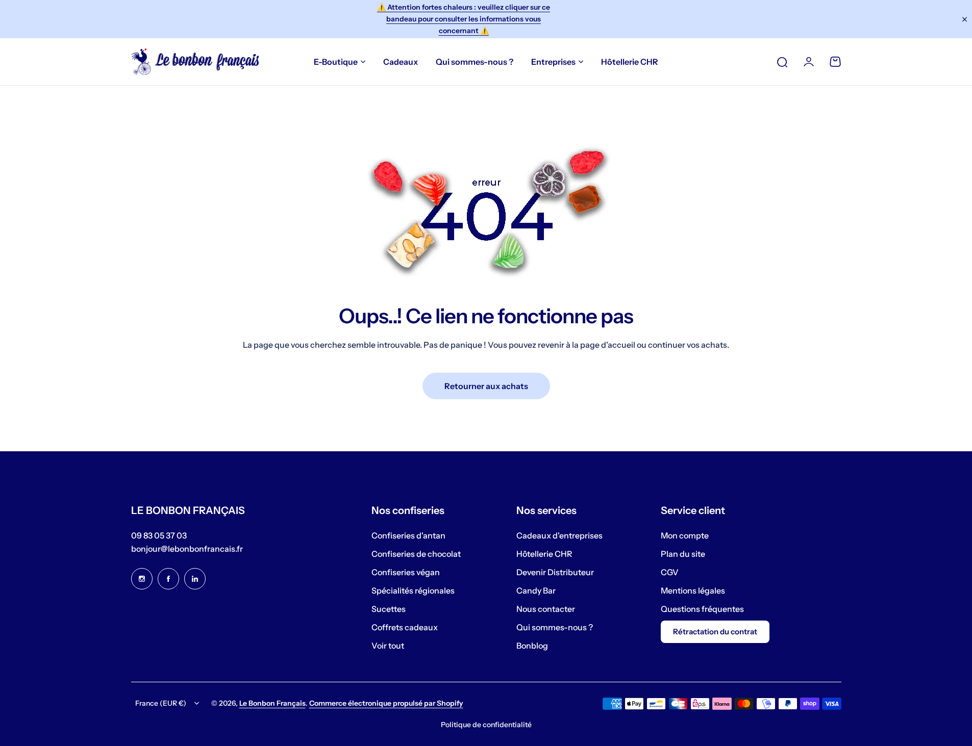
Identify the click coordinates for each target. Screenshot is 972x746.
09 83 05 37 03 (159, 535)
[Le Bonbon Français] (195, 61)
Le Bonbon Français (272, 703)
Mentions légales (693, 590)
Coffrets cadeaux (404, 627)
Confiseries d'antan (408, 535)
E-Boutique (336, 62)
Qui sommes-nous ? (554, 627)
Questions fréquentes (702, 609)
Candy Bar (536, 590)
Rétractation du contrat (715, 631)
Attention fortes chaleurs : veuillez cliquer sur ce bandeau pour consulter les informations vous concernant (463, 19)
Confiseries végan (405, 572)
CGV (670, 572)
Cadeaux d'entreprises (559, 535)
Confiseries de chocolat (416, 554)
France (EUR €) (160, 703)
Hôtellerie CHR (544, 554)
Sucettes (388, 609)
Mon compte (685, 535)
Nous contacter (545, 609)
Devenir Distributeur (555, 572)
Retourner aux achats (486, 386)
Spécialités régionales (413, 590)
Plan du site (683, 554)
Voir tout (387, 645)
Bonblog (532, 645)
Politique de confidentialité (486, 724)
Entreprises (553, 62)
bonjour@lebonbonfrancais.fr (187, 549)
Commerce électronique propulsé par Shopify (386, 703)
